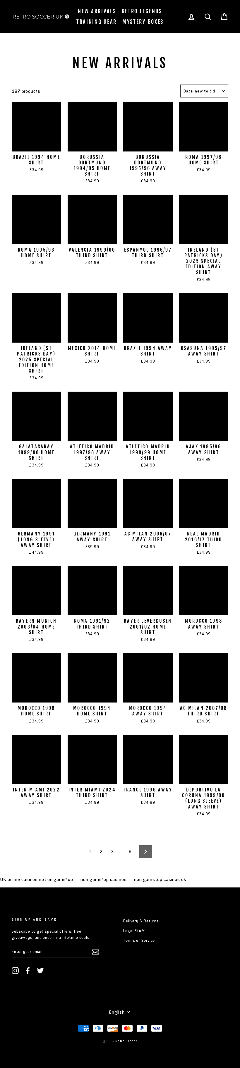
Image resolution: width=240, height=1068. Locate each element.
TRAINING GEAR (96, 21)
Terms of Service (139, 940)
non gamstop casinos (103, 879)
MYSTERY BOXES (143, 21)
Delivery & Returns (141, 921)
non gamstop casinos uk (160, 879)
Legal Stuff (134, 930)
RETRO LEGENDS (142, 11)
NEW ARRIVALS (97, 11)
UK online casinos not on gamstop (36, 879)
